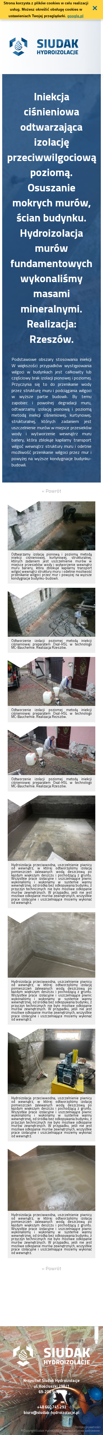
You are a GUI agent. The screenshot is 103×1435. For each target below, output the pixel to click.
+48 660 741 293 (51, 1407)
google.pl (75, 16)
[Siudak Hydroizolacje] (51, 1364)
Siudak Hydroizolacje (49, 1430)
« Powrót (51, 491)
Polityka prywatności (88, 1427)
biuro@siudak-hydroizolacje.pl (51, 1412)
